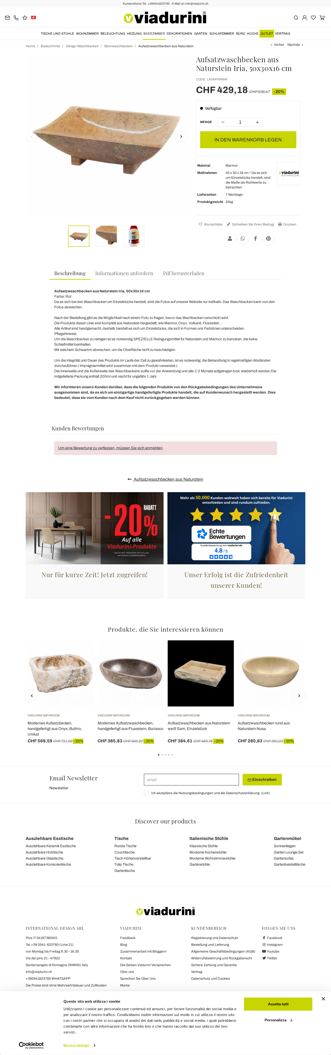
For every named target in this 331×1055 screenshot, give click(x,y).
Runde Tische (125, 846)
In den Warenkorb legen (248, 139)
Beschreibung (70, 273)
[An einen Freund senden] (230, 239)
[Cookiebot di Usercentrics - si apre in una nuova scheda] (31, 1045)
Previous (32, 136)
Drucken (289, 224)
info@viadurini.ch (39, 972)
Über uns (127, 972)
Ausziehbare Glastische (44, 858)
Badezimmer (154, 33)
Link (265, 793)
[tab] (69, 273)
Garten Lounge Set (288, 852)
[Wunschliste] (81, 664)
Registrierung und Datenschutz (214, 938)
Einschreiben (264, 779)
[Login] (304, 17)
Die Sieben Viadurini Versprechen (145, 965)
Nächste (293, 45)
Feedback (127, 938)
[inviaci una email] (7, 17)
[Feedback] (24, 17)
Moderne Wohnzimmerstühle (212, 858)
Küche (253, 33)
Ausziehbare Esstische (50, 838)
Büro (240, 33)
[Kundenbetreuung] (16, 17)
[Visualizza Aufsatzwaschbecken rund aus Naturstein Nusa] (291, 652)
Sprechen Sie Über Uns (138, 978)
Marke (125, 985)
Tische (121, 838)
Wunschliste (212, 224)
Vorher (279, 45)
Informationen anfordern (124, 273)
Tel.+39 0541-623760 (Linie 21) (49, 944)
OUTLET (266, 33)
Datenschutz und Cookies (210, 978)
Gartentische (124, 871)
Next (181, 136)
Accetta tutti (278, 1004)
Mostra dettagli (76, 1045)
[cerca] (296, 17)
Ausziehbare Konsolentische (48, 864)
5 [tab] (176, 758)
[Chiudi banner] (323, 999)
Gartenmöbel (287, 838)
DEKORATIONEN (179, 33)
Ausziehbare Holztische (44, 852)
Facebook (274, 938)
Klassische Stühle (203, 846)
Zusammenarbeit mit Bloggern (143, 951)
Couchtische (124, 852)
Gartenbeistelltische (289, 864)
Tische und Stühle (57, 33)
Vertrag (282, 33)
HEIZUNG (134, 33)
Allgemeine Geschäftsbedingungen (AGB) (223, 951)
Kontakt (126, 958)
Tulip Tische (123, 864)
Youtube (272, 951)
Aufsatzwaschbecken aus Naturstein (168, 479)
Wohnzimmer (87, 33)
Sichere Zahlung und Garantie (214, 965)
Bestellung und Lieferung (210, 944)
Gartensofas (284, 858)
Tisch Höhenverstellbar (132, 858)
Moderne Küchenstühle (207, 852)
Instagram (274, 944)
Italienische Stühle (208, 838)
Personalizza (275, 1020)
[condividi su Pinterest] (268, 239)
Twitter (271, 958)
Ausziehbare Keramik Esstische (51, 846)
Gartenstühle (199, 864)
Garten (200, 33)
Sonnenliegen (284, 846)
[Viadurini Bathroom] (288, 173)
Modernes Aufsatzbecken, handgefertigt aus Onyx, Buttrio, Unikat (55, 728)
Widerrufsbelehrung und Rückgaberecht (221, 958)
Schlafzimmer (221, 33)
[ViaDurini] (165, 17)
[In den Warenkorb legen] (81, 652)
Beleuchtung (113, 33)
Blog (123, 944)
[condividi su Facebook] (256, 239)
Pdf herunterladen (184, 273)
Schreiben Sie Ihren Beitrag (252, 224)
